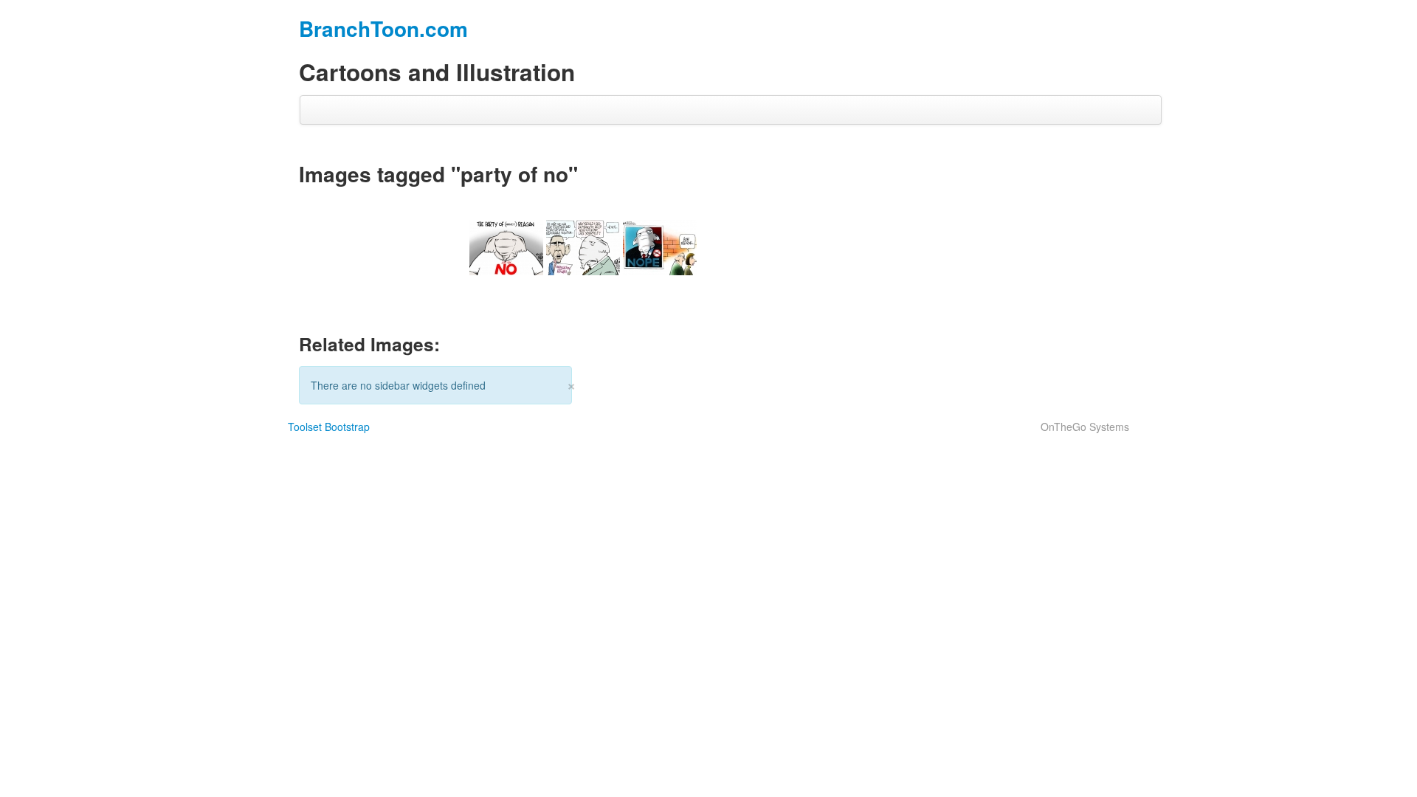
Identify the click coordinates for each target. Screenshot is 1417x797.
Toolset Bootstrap (329, 426)
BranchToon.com (383, 28)
